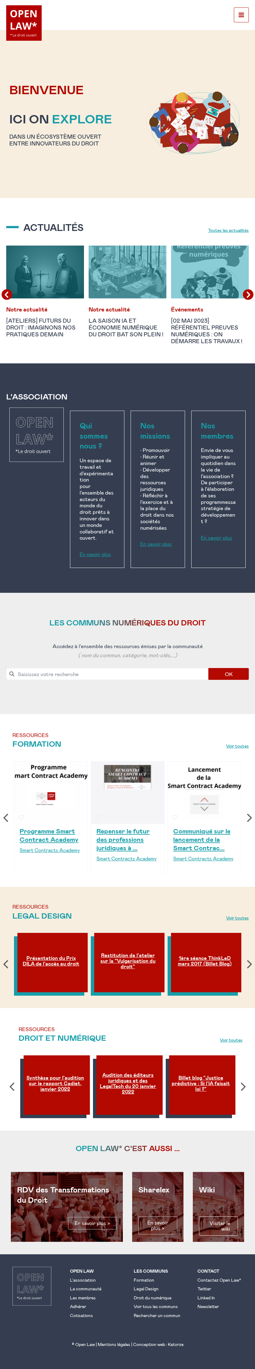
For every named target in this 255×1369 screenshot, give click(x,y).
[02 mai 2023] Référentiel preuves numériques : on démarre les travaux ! (207, 330)
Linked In (206, 1297)
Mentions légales (114, 1344)
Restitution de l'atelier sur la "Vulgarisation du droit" (127, 960)
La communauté (85, 1288)
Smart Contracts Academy (50, 850)
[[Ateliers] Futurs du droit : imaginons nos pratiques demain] (45, 271)
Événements (187, 309)
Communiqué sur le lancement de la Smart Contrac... (201, 839)
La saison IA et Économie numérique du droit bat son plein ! (126, 327)
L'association (83, 1280)
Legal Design (146, 1288)
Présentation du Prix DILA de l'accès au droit (51, 960)
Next (249, 818)
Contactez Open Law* (219, 1280)
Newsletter (208, 1306)
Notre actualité (27, 309)
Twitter (204, 1288)
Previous (6, 818)
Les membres (83, 1297)
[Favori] (21, 817)
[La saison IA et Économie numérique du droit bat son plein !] (127, 271)
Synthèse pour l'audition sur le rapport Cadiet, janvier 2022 (55, 1083)
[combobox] (107, 674)
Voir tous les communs (156, 1306)
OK (229, 674)
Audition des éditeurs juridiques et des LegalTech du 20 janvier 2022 (128, 1083)
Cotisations (81, 1315)
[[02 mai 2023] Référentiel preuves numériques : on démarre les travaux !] (210, 271)
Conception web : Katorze (158, 1344)
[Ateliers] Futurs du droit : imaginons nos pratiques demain (41, 327)
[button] (45, 226)
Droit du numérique (152, 1297)
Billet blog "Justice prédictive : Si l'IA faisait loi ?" (201, 1083)
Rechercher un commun (157, 1315)
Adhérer (78, 1306)
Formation (144, 1280)
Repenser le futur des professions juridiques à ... (123, 839)
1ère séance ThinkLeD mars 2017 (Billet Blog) (205, 960)
